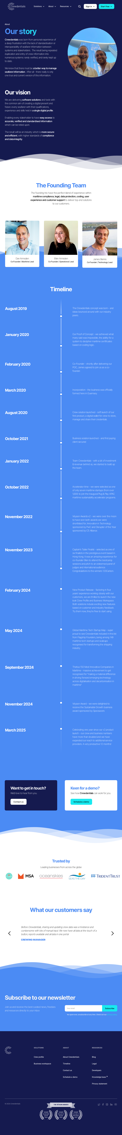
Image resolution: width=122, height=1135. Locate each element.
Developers (96, 1070)
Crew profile (39, 1057)
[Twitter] (99, 1104)
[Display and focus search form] (79, 6)
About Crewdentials (71, 1057)
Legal (94, 1064)
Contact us (18, 802)
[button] (39, 6)
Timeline (66, 1064)
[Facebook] (102, 1104)
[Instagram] (106, 1104)
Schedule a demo (81, 802)
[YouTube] (115, 1104)
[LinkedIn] (111, 1104)
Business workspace (42, 1064)
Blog (94, 1057)
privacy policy (112, 1015)
